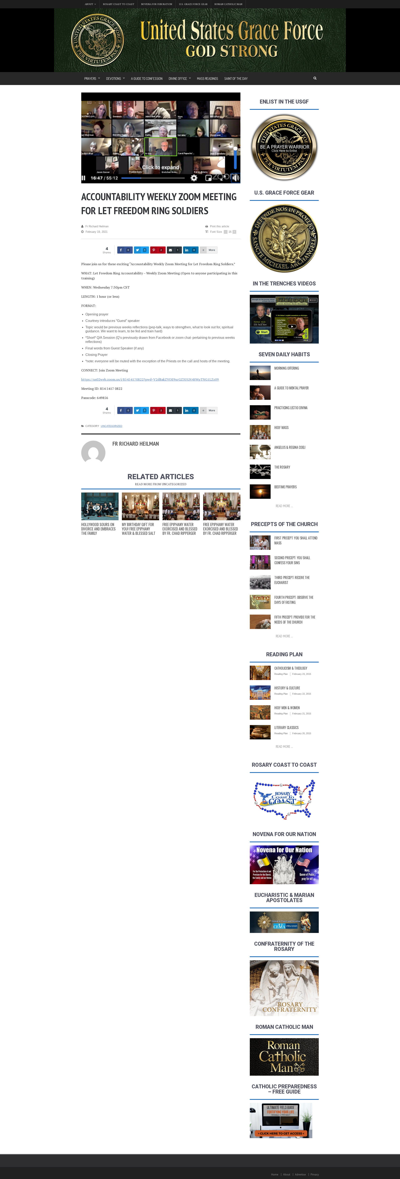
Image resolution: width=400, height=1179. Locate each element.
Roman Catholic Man (228, 4)
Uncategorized (111, 426)
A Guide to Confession (146, 78)
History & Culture (287, 687)
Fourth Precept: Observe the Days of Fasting (293, 600)
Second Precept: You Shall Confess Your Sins (292, 560)
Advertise (300, 1174)
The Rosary (282, 467)
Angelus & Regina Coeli (289, 447)
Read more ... (284, 506)
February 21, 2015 (301, 713)
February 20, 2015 (301, 733)
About (286, 1174)
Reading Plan (281, 674)
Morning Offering (286, 368)
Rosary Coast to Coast (118, 4)
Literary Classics (286, 727)
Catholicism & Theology (290, 668)
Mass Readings (207, 78)
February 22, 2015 (301, 694)
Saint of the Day (236, 78)
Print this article (219, 226)
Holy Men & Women (287, 707)
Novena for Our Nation (156, 4)
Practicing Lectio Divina (291, 407)
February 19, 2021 (97, 231)
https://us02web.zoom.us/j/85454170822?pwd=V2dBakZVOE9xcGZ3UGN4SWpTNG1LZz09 (150, 379)
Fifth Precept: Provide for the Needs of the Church (294, 620)
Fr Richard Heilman (97, 226)
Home (274, 1174)
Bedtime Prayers (285, 486)
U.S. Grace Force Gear (193, 4)
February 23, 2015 (301, 674)
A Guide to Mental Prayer (291, 387)
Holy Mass (281, 427)
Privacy (315, 1174)
